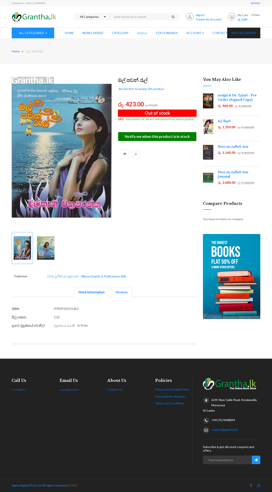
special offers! (243, 33)
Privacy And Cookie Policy (172, 389)
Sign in (200, 15)
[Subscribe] (256, 460)
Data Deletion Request (170, 396)
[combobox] (138, 16)
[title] (251, 486)
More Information (91, 292)
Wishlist (255, 3)
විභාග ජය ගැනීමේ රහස (233, 146)
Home (16, 51)
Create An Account (209, 19)
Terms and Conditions (169, 403)
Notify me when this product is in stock (157, 136)
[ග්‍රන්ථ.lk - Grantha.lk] (34, 17)
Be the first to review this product (141, 89)
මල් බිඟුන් (224, 121)
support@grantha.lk (69, 389)
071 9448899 (18, 389)
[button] (103, 151)
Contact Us (115, 389)
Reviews (122, 292)
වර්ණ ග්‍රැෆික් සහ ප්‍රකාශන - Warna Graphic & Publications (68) (86, 276)
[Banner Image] (231, 276)
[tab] (91, 292)
